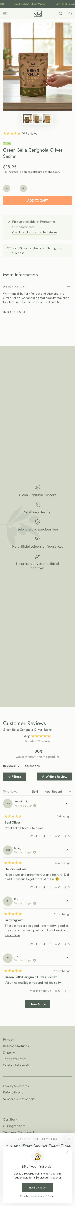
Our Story (10, 1119)
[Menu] (5, 13)
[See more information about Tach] (67, 958)
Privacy (8, 1039)
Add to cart (37, 200)
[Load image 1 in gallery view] (27, 118)
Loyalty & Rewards (16, 1086)
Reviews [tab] (11, 766)
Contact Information (17, 1065)
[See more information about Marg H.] (67, 850)
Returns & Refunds (16, 1046)
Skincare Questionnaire (19, 1099)
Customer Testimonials (19, 1132)
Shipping (25, 172)
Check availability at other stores (34, 232)
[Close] (68, 1139)
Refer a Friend (13, 1092)
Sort (35, 791)
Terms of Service (15, 1059)
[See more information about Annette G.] (67, 803)
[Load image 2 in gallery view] (37, 118)
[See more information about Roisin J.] (67, 901)
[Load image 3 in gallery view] (47, 118)
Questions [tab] (32, 766)
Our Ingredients (14, 1126)
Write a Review (58, 777)
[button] (60, 13)
